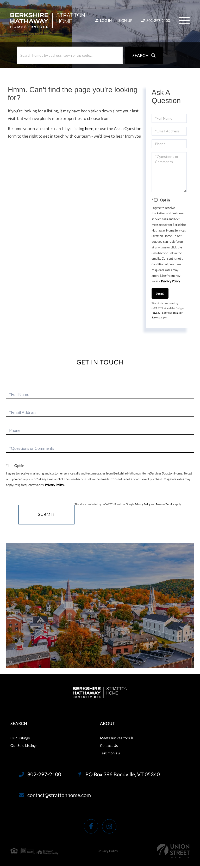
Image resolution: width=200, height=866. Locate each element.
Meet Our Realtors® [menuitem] (116, 738)
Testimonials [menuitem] (110, 753)
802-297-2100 (158, 20)
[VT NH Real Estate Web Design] (173, 851)
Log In (105, 20)
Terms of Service (165, 504)
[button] (144, 55)
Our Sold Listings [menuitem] (23, 745)
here (89, 128)
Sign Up (125, 20)
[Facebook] (91, 826)
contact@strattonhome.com (59, 795)
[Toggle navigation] (184, 20)
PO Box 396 (122, 774)
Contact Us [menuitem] (109, 745)
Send (160, 293)
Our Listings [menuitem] (20, 738)
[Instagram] (109, 826)
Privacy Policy (170, 281)
